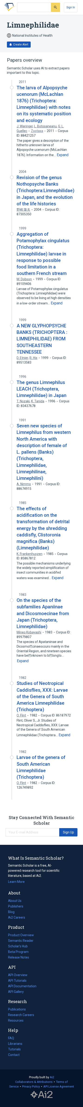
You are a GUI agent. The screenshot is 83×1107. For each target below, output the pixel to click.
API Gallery (16, 992)
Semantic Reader (20, 940)
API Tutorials (17, 980)
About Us (14, 901)
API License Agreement (58, 1086)
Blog (13, 912)
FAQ (11, 1038)
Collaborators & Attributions (34, 1082)
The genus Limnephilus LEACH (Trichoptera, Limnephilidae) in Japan (41, 389)
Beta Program (18, 952)
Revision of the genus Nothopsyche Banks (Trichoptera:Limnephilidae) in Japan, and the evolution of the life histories (45, 191)
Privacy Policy (31, 1086)
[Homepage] (9, 7)
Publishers (15, 906)
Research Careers (21, 1015)
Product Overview (21, 935)
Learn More (16, 882)
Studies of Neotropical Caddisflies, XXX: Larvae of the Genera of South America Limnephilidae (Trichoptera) (42, 696)
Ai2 (52, 1077)
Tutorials (14, 1049)
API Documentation (22, 986)
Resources (16, 1021)
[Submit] (55, 7)
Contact (14, 1055)
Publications (17, 1009)
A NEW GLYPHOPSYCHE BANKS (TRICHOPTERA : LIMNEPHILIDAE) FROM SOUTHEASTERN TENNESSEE (42, 339)
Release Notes (18, 957)
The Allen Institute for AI (42, 1095)
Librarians (15, 1044)
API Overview (17, 975)
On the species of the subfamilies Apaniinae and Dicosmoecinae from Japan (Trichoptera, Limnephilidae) (43, 613)
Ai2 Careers (16, 918)
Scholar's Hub (18, 946)
